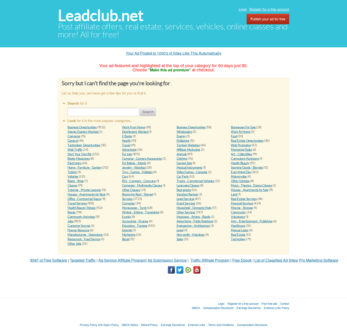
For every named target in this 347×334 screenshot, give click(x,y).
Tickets (72, 172)
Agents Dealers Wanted (83, 132)
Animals (182, 154)
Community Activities (81, 217)
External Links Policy (276, 308)
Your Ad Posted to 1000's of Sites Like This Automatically (173, 53)
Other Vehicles (240, 181)
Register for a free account (269, 9)
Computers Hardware (245, 158)
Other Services (186, 212)
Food (234, 136)
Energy (181, 136)
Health (126, 141)
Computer (74, 136)
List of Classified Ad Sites (275, 260)
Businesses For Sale (243, 127)
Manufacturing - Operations (85, 234)
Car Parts (183, 176)
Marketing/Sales (241, 149)
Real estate (184, 190)
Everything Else (241, 172)
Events (126, 217)
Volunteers (238, 217)
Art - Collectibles (241, 154)
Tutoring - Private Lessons (84, 190)
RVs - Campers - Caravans (139, 181)
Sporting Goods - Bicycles (247, 167)
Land (234, 194)
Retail (125, 239)
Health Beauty (240, 163)
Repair (72, 212)
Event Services (186, 203)
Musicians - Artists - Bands (193, 217)
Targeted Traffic (83, 260)
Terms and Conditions (221, 325)
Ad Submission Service (167, 260)
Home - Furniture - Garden (84, 167)
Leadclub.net (101, 15)
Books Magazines (79, 158)
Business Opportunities (82, 127)
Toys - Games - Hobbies (137, 172)
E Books (127, 136)
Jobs (70, 221)
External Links (196, 325)
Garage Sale (184, 163)
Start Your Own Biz (80, 154)
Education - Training (134, 226)
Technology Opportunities (84, 145)
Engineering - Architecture (193, 226)
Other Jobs (74, 243)
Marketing (128, 234)
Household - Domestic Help (194, 208)
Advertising (129, 149)
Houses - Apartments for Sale (249, 190)
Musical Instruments (190, 167)
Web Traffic (75, 149)
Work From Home (133, 127)
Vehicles (73, 176)
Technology (238, 239)
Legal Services (186, 199)
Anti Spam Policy (108, 325)
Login (243, 9)
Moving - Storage (242, 208)
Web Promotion (241, 145)
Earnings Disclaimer (249, 308)
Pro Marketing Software (318, 260)
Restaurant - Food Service (84, 239)
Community (238, 212)
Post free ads (269, 303)
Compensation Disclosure (218, 308)
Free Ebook (242, 260)
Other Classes (131, 190)
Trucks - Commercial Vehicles (195, 181)
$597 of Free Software (48, 260)
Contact (284, 303)
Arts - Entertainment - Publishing (251, 221)
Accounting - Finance (135, 221)
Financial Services (242, 203)
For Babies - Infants (134, 163)
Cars (125, 176)
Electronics (74, 163)
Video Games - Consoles (192, 172)
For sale (127, 154)
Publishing (183, 141)
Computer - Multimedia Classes (142, 185)
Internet (127, 230)
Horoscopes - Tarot (134, 208)
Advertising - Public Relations (195, 221)
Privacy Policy (88, 325)
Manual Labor (239, 230)
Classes (72, 185)
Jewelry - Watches (134, 167)
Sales (180, 239)
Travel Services (77, 203)
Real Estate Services (244, 199)
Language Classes (188, 185)
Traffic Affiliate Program (209, 260)
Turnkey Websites (188, 145)
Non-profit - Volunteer (191, 234)
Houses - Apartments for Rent (87, 194)
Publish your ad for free (267, 18)
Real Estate (238, 234)
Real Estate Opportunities (247, 141)
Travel (126, 145)
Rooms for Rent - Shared (137, 194)
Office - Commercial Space (84, 199)
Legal (180, 230)
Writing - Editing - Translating (140, 212)
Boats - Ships (76, 181)
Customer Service (79, 226)
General (73, 141)
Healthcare (238, 226)
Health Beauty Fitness (82, 208)
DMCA (196, 308)
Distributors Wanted (135, 132)
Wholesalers (184, 132)
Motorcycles (239, 176)
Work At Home (240, 132)
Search (147, 112)
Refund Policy (149, 325)
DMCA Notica (130, 325)
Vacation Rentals (187, 194)
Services (127, 199)
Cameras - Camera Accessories (142, 158)
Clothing (182, 158)
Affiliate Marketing (188, 149)
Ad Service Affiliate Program (122, 260)
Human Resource (78, 230)
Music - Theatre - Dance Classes (251, 185)
